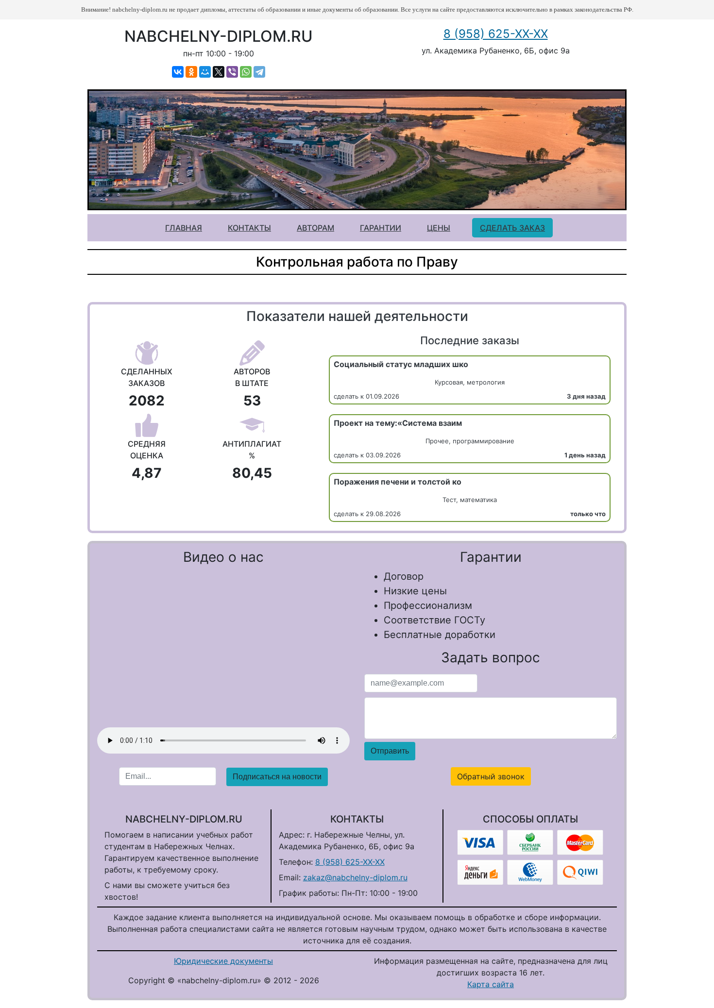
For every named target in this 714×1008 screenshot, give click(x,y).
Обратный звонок (491, 776)
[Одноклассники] (191, 72)
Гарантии (380, 228)
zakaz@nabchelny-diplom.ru (355, 877)
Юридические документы (223, 961)
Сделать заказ (512, 228)
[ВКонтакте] (178, 72)
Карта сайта (490, 984)
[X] (218, 72)
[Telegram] (259, 72)
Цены (438, 228)
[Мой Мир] (205, 72)
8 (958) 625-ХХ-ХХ (495, 34)
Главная (183, 228)
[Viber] (232, 72)
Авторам (315, 228)
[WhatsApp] (246, 72)
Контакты (249, 228)
